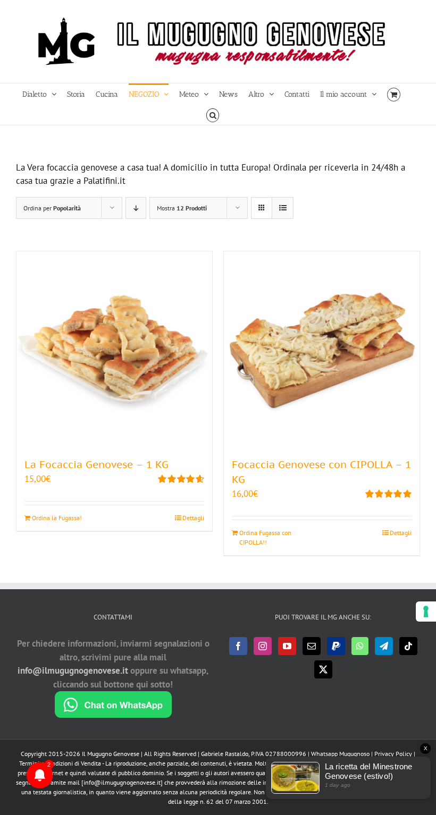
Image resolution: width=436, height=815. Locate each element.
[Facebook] (238, 646)
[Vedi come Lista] (282, 208)
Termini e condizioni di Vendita (60, 763)
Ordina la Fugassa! (57, 518)
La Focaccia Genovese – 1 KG (96, 464)
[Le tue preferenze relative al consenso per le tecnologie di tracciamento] (426, 611)
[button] (213, 114)
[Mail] (312, 646)
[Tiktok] (408, 646)
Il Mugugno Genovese (110, 754)
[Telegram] (384, 646)
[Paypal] (336, 646)
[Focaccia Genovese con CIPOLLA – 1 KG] (322, 349)
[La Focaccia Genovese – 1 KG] (114, 349)
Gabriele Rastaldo (224, 754)
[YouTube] (287, 646)
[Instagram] (263, 646)
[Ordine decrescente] (135, 208)
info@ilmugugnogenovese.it (73, 670)
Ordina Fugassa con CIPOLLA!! (265, 537)
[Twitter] (323, 669)
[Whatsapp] (359, 646)
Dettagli (193, 518)
